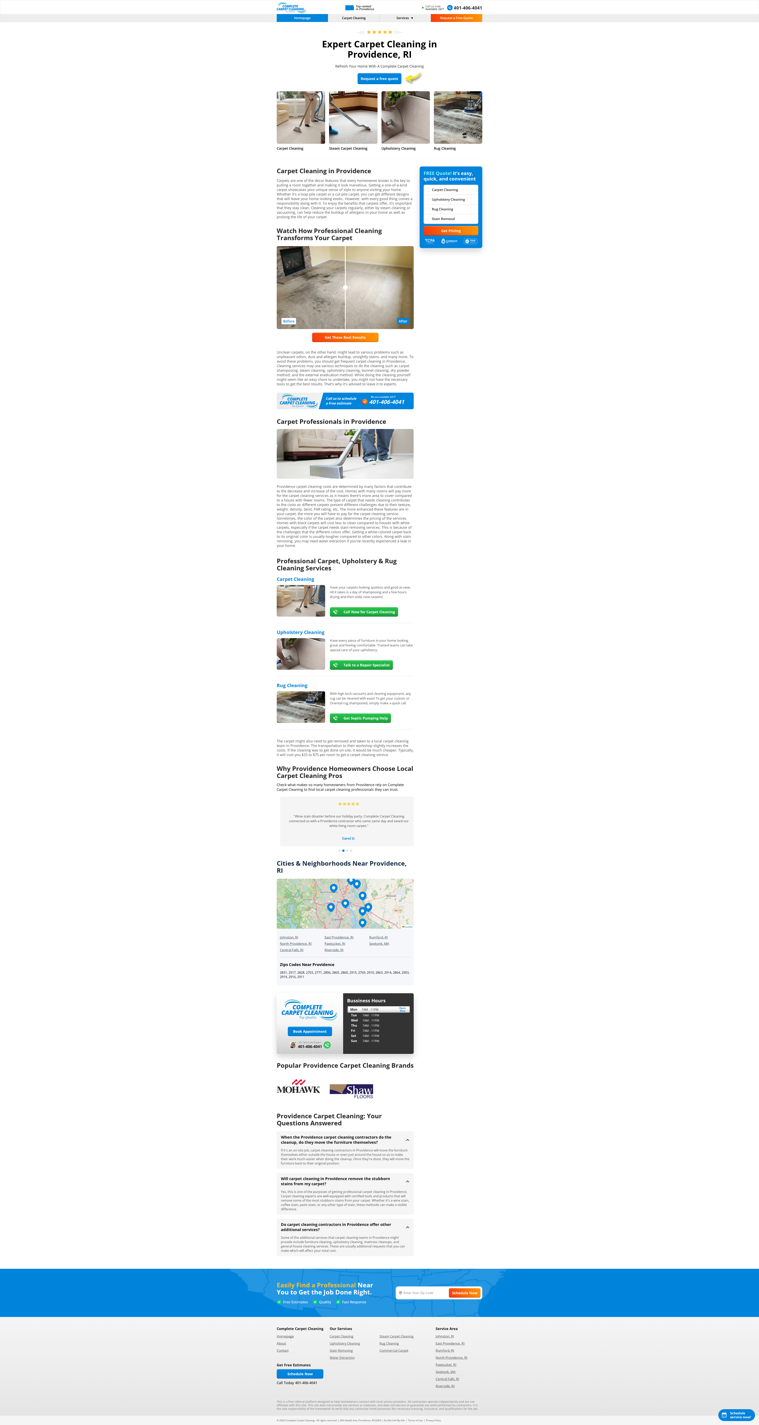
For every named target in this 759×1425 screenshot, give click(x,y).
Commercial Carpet (394, 1350)
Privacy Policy (433, 1420)
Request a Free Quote (456, 18)
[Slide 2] (343, 850)
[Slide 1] (339, 850)
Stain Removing (341, 1350)
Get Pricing (451, 230)
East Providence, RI (339, 937)
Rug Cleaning (442, 209)
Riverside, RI (334, 950)
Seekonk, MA (379, 943)
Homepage (302, 18)
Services (402, 18)
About (281, 1343)
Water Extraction (342, 1357)
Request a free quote (379, 78)
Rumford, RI (378, 937)
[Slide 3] (347, 850)
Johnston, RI (289, 937)
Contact (283, 1350)
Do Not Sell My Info (394, 1420)
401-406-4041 (386, 402)
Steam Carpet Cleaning (396, 1336)
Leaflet (409, 926)
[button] (345, 904)
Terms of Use (415, 1420)
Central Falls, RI (291, 950)
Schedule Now (300, 1373)
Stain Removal (443, 218)
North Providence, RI (296, 943)
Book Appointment (310, 1031)
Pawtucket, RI (335, 943)
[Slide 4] (351, 850)
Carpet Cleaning (354, 18)
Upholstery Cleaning (448, 199)
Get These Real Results (345, 337)
